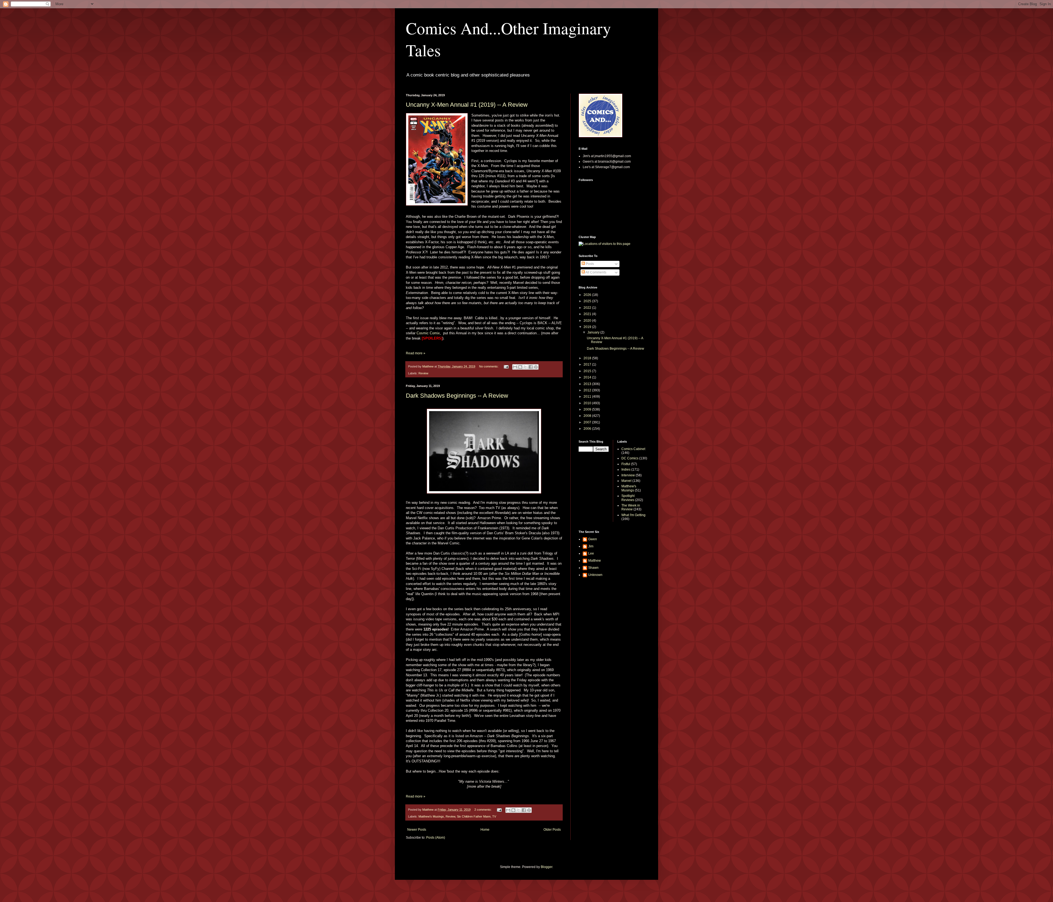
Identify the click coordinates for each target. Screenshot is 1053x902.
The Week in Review (630, 507)
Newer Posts (416, 830)
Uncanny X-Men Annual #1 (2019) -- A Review (467, 104)
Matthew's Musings (431, 816)
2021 (588, 314)
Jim (590, 546)
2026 (588, 295)
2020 (588, 321)
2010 (588, 403)
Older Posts (552, 830)
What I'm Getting (633, 515)
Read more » (415, 353)
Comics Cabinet (633, 449)
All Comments (595, 272)
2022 (588, 308)
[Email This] (515, 367)
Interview (628, 475)
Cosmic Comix (428, 333)
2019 (588, 327)
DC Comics (629, 458)
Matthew (594, 560)
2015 (588, 371)
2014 (588, 377)
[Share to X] (525, 367)
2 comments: (483, 809)
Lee (591, 553)
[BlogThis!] (520, 367)
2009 (588, 409)
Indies (625, 469)
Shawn (593, 568)
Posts (589, 264)
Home (484, 830)
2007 (588, 422)
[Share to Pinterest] (536, 367)
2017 (588, 364)
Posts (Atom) (435, 837)
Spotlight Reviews (628, 498)
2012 (588, 390)
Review (423, 373)
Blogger (546, 867)
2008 (588, 416)
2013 (588, 384)
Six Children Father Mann (474, 816)
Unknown (595, 575)
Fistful (625, 464)
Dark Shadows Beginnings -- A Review (457, 395)
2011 (588, 396)
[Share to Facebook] (530, 367)
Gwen (592, 539)
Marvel (626, 481)
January (593, 332)
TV (494, 816)
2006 (588, 429)
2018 (588, 358)
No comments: (489, 366)
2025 (588, 301)
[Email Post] (505, 366)
